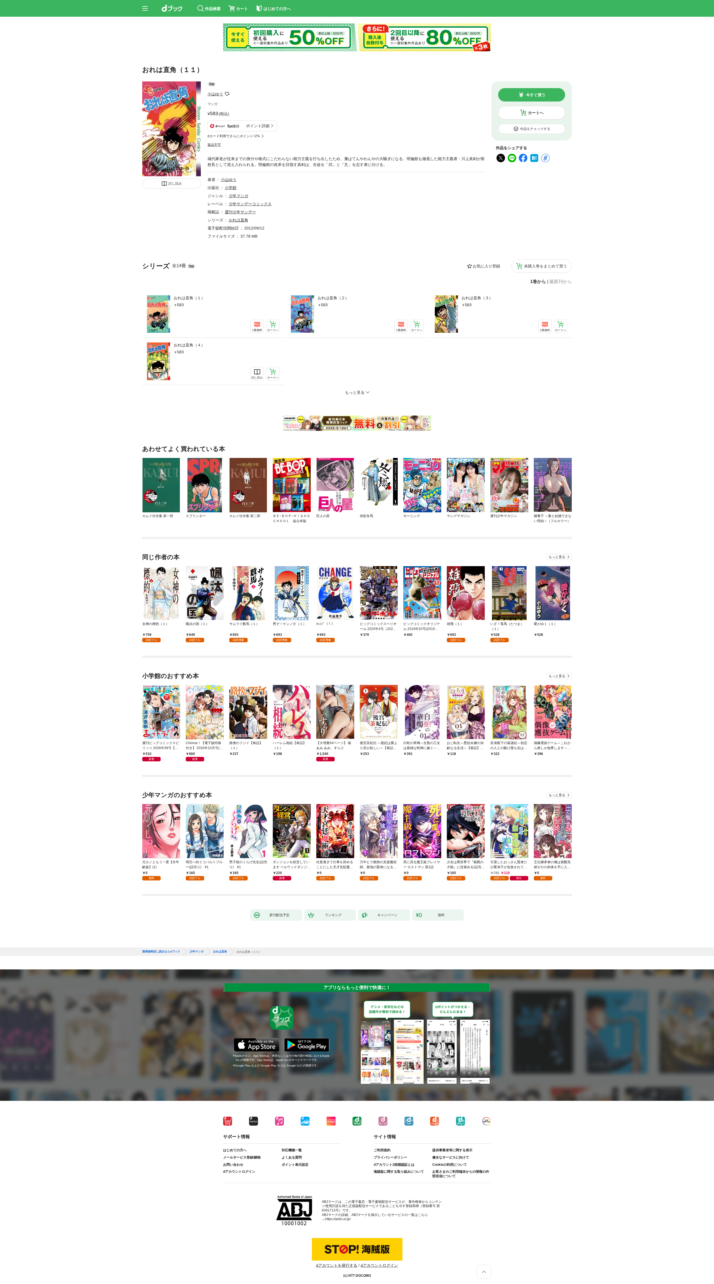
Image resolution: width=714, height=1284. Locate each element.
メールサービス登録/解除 (242, 1157)
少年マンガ (238, 196)
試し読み (175, 183)
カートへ (536, 112)
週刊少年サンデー (240, 212)
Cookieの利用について (449, 1165)
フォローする (227, 94)
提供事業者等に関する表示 (452, 1150)
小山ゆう (215, 94)
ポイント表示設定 (295, 1165)
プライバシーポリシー (390, 1157)
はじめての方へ (235, 1150)
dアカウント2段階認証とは (394, 1165)
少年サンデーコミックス (250, 204)
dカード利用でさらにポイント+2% (234, 136)
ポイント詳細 (257, 126)
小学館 (231, 187)
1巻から (538, 281)
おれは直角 (238, 220)
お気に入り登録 (486, 266)
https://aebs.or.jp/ (338, 1219)
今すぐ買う (536, 95)
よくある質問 (292, 1157)
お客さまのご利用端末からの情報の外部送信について (460, 1174)
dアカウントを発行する (336, 1265)
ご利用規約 (382, 1150)
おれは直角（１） (189, 298)
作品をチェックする (535, 129)
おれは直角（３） (477, 298)
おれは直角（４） (189, 345)
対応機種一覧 (292, 1150)
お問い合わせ (233, 1165)
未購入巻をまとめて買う (545, 266)
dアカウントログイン (239, 1172)
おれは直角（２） (333, 298)
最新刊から (560, 281)
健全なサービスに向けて (450, 1157)
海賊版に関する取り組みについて (399, 1172)
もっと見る (557, 557)
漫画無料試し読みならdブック (161, 951)
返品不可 (214, 145)
